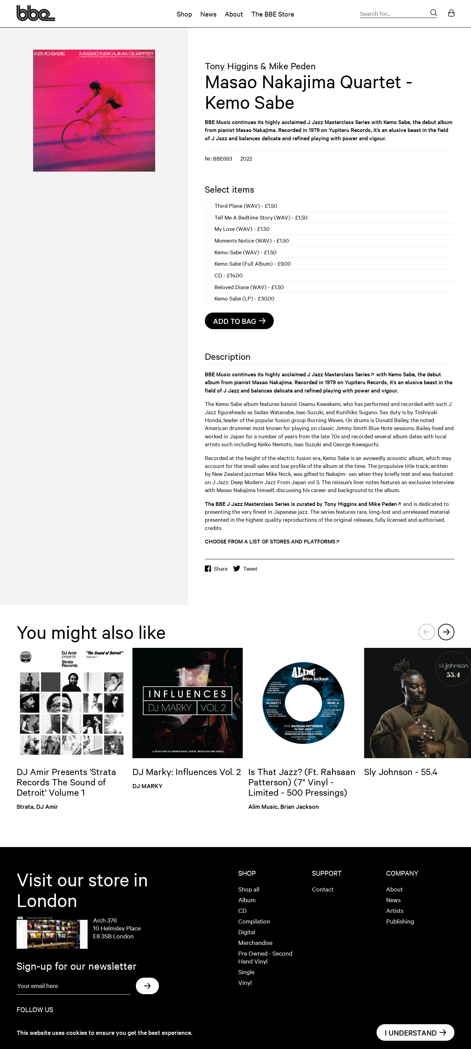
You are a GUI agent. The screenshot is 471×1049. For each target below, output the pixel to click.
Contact (322, 889)
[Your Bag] (451, 13)
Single (246, 972)
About (234, 13)
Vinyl (245, 982)
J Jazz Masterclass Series (339, 121)
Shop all (248, 889)
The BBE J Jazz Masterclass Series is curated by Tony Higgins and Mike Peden (301, 503)
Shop (184, 13)
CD (242, 910)
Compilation (254, 921)
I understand (411, 1032)
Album (246, 900)
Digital (246, 932)
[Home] (36, 18)
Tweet (250, 568)
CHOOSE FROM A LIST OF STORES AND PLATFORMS (270, 541)
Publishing (400, 921)
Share (221, 568)
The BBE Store (272, 13)
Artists (394, 910)
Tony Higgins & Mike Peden (260, 65)
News (208, 13)
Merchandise (255, 942)
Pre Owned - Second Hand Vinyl (265, 957)
